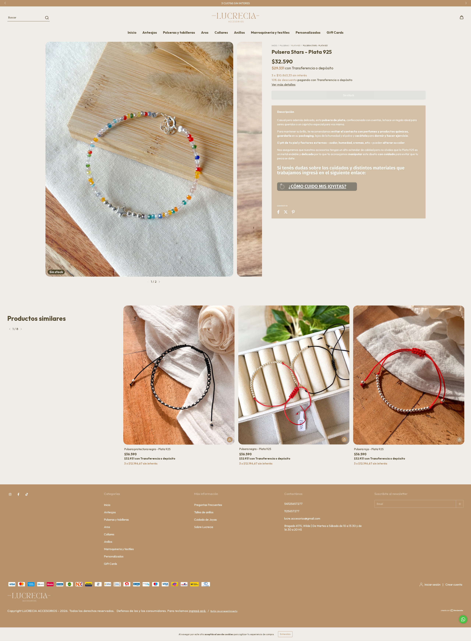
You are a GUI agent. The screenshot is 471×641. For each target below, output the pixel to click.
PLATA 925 (295, 45)
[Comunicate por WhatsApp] (463, 619)
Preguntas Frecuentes (208, 505)
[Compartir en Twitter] (286, 212)
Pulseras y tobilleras (179, 32)
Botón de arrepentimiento (223, 611)
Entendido (285, 634)
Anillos (239, 32)
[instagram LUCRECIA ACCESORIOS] (10, 494)
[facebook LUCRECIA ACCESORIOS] (18, 494)
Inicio (132, 32)
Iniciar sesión (432, 584)
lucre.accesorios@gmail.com (302, 518)
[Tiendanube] (452, 611)
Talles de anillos (203, 512)
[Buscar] (47, 17)
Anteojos (149, 32)
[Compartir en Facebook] (278, 212)
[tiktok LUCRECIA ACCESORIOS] (26, 494)
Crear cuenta (453, 584)
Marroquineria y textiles (270, 32)
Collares (221, 32)
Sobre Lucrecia (203, 527)
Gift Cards (335, 32)
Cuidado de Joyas (205, 519)
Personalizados (308, 32)
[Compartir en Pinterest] (293, 212)
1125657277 (291, 511)
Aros (204, 32)
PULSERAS (284, 45)
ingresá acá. (197, 611)
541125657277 (293, 504)
